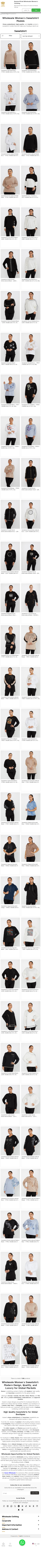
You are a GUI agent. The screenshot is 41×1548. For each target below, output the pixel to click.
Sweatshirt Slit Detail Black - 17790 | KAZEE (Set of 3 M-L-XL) (31, 71)
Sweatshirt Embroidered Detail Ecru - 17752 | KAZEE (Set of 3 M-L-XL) (9, 154)
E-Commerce (26, 1536)
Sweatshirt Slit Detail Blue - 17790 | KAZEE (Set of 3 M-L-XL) (31, 113)
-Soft (20, 1536)
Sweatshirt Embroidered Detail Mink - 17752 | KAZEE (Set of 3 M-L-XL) (9, 196)
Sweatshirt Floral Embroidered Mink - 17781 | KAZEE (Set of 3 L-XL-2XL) (30, 781)
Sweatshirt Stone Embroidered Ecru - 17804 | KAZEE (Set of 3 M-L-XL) (9, 1366)
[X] (15, 1506)
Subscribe (35, 1493)
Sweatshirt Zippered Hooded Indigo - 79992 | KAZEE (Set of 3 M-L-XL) (10, 906)
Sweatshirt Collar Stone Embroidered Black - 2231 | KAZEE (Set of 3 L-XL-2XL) (9, 1115)
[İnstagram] (7, 1506)
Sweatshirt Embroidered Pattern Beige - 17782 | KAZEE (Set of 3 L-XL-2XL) (31, 1199)
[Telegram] (22, 1506)
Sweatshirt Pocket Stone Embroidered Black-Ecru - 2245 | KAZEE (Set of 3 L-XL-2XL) (10, 530)
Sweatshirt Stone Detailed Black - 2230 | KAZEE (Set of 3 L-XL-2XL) (10, 321)
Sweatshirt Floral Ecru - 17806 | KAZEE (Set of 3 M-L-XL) (10, 447)
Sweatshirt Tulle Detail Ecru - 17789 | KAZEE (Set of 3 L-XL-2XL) (30, 739)
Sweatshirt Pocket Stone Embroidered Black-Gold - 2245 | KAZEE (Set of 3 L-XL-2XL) (31, 489)
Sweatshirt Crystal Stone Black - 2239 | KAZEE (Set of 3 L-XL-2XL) (10, 990)
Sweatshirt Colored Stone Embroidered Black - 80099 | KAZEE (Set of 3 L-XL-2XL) (30, 614)
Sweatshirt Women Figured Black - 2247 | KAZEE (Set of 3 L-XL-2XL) (10, 948)
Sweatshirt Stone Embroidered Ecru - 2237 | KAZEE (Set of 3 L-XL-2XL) (30, 530)
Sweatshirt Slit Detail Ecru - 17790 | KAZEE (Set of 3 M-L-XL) (10, 113)
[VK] (29, 1506)
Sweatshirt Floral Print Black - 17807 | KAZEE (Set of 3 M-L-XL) (10, 739)
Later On (26, 10)
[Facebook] (4, 1506)
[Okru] (33, 1506)
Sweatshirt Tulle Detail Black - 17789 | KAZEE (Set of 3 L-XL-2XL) (9, 781)
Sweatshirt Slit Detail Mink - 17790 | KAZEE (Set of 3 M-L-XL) (10, 71)
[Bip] (18, 1506)
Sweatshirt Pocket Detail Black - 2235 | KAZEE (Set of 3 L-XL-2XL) (10, 1073)
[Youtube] (22, 1509)
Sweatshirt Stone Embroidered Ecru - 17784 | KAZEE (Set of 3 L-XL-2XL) (30, 1282)
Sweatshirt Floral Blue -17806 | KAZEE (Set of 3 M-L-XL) (30, 447)
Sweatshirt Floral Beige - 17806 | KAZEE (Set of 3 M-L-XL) (10, 489)
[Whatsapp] (11, 1506)
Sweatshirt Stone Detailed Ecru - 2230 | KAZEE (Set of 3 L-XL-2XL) (31, 321)
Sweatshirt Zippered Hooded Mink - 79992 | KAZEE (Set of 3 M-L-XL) (30, 865)
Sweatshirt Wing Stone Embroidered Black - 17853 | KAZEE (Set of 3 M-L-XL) (9, 1282)
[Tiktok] (26, 1506)
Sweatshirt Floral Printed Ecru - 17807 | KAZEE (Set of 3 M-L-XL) (31, 697)
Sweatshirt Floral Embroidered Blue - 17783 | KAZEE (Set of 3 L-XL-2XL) (9, 1199)
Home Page (5, 13)
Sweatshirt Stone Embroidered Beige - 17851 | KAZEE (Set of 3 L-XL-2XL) (30, 656)
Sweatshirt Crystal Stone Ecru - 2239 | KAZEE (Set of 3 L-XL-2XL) (30, 990)
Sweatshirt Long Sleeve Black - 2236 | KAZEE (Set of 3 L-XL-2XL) (10, 1032)
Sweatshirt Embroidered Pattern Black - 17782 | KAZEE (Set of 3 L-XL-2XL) (10, 1241)
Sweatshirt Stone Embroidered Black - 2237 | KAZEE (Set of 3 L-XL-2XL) (10, 572)
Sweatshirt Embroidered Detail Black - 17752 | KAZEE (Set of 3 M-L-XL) (30, 154)
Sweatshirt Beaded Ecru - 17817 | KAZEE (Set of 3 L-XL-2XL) (31, 363)
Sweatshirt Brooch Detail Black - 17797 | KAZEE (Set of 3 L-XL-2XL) (10, 656)
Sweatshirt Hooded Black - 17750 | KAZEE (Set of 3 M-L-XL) (31, 906)
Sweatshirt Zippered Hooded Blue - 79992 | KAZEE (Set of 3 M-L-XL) (30, 823)
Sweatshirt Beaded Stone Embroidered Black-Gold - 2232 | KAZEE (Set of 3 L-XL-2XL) (31, 572)
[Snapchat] (18, 1509)
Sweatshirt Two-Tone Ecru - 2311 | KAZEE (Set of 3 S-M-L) (30, 196)
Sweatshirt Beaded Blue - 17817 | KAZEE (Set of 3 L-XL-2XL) (10, 405)
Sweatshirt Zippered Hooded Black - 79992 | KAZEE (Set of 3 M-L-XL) (10, 865)
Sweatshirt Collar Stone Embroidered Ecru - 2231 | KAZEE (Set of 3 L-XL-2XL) (29, 1115)
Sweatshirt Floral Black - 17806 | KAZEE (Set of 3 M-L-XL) (30, 405)
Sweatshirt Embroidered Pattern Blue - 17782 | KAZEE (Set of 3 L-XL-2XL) (31, 1241)
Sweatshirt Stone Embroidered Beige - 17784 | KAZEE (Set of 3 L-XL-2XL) (30, 1324)
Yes (36, 10)
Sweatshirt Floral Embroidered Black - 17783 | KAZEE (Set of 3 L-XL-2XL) (30, 1157)
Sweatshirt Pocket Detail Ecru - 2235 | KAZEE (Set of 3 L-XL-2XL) (30, 1073)
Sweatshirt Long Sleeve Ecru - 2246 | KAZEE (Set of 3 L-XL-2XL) (30, 238)
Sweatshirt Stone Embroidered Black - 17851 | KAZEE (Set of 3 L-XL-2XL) (9, 697)
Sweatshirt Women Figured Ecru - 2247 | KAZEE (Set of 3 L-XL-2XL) (31, 948)
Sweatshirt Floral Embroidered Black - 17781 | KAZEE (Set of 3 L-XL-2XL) (9, 823)
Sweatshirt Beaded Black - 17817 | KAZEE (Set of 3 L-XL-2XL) (9, 363)
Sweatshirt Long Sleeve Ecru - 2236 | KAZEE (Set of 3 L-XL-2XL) (30, 1032)
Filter (10, 35)
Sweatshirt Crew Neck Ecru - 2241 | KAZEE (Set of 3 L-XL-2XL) (31, 280)
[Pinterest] (37, 1506)
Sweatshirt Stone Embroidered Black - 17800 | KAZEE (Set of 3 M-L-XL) (10, 1157)
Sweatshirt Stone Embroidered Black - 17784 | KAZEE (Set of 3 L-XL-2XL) (10, 1324)
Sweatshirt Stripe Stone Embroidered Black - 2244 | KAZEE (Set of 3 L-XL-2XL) (9, 280)
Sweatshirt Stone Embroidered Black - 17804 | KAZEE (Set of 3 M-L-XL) (30, 1366)
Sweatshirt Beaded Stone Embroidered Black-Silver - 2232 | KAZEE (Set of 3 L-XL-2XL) (9, 614)
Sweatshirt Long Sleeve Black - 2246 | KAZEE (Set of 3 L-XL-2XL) (10, 238)
